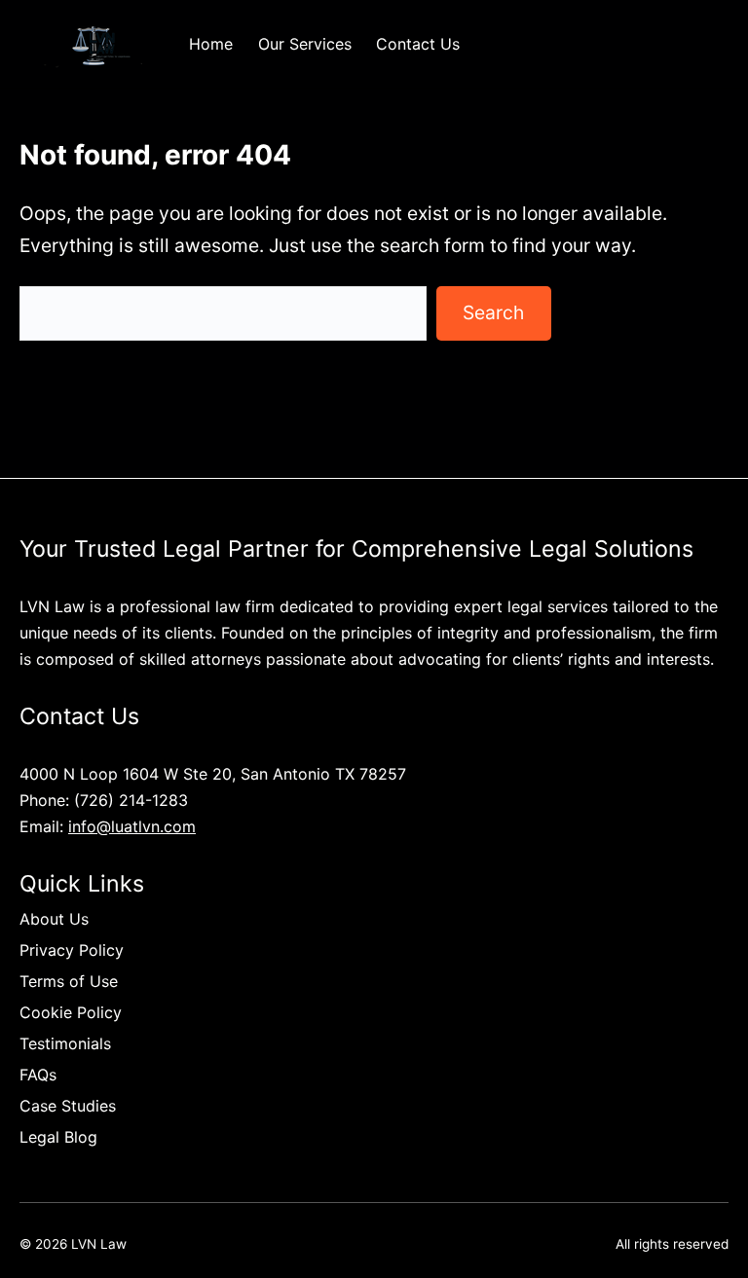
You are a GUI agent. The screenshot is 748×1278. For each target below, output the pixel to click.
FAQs (37, 1074)
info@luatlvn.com (132, 826)
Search (493, 312)
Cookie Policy (70, 1012)
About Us (54, 919)
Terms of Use (68, 981)
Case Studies (67, 1105)
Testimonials (65, 1043)
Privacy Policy (71, 950)
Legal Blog (58, 1137)
